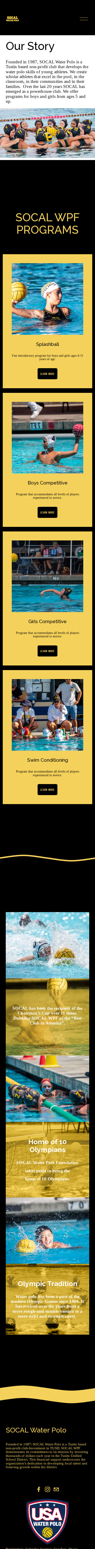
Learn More (47, 374)
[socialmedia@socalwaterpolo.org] (56, 1489)
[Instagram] (47, 1489)
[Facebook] (39, 1489)
